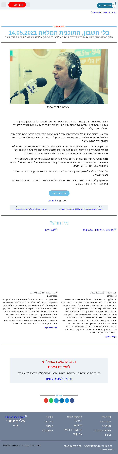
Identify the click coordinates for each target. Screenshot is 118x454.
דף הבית (113, 12)
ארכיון (104, 12)
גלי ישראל (95, 12)
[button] (28, 4)
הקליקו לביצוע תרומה (59, 378)
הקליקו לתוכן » (110, 337)
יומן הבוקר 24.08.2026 (43, 292)
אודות (16, 425)
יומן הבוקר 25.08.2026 (103, 292)
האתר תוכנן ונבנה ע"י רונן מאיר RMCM (22, 445)
